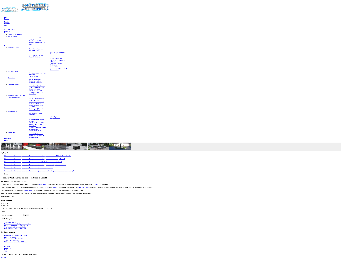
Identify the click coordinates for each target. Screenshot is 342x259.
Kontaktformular (27, 190)
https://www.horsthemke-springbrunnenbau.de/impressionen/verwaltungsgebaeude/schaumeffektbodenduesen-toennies (37, 156)
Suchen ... (3, 215)
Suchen (26, 215)
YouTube (6, 22)
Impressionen (42, 184)
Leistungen (97, 184)
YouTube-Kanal (83, 187)
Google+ (6, 25)
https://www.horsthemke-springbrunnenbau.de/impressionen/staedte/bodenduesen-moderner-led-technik (33, 162)
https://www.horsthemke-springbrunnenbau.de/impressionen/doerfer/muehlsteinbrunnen (28, 168)
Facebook (7, 23)
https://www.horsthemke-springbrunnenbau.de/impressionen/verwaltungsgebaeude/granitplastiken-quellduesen (35, 165)
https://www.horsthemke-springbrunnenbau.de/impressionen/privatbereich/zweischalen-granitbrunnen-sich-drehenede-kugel (39, 171)
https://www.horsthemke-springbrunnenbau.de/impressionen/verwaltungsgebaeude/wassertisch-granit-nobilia (34, 159)
